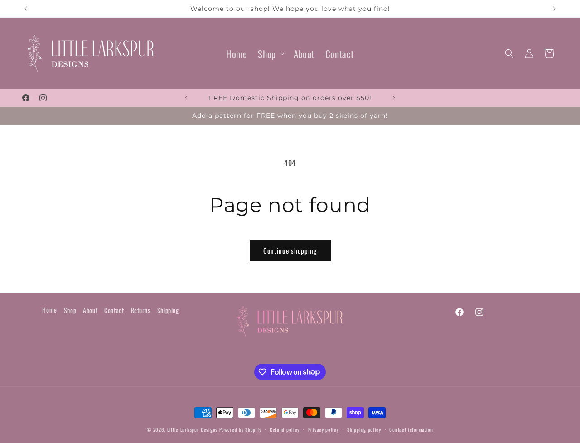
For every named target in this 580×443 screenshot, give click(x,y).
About (90, 310)
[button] (270, 53)
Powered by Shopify (240, 429)
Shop (267, 54)
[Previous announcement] (26, 8)
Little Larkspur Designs (193, 429)
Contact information (411, 429)
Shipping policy (364, 429)
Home (49, 309)
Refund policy (285, 429)
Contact (114, 310)
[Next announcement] (554, 8)
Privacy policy (323, 429)
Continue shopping (290, 250)
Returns (140, 310)
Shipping (168, 310)
